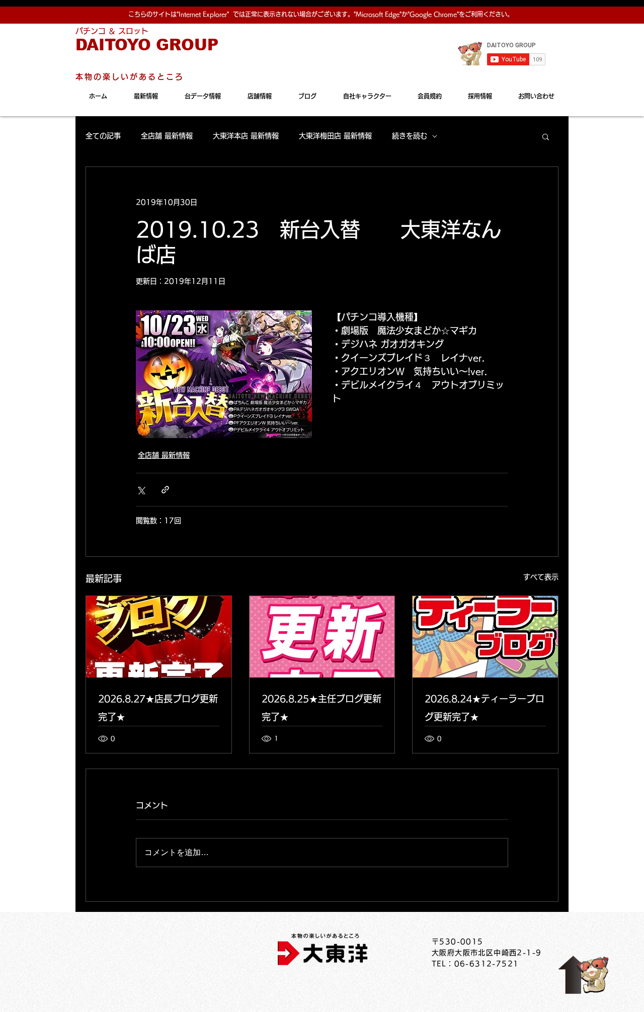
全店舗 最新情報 (167, 135)
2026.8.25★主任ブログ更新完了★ (321, 707)
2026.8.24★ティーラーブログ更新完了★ (484, 707)
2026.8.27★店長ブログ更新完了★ (158, 707)
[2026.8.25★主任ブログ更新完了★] (322, 637)
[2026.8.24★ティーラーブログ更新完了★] (485, 637)
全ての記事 (103, 135)
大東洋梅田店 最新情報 (335, 135)
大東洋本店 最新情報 (246, 135)
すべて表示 (540, 576)
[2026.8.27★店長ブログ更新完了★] (158, 637)
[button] (545, 136)
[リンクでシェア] (165, 489)
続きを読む (409, 135)
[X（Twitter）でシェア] (140, 489)
